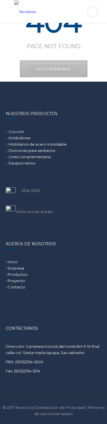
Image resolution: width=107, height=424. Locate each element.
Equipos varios (22, 163)
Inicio (12, 262)
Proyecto (16, 280)
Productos (17, 274)
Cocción (16, 131)
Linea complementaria (30, 156)
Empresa (16, 268)
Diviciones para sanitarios (32, 150)
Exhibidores (19, 138)
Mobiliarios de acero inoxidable (38, 144)
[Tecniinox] (53, 11)
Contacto (16, 287)
